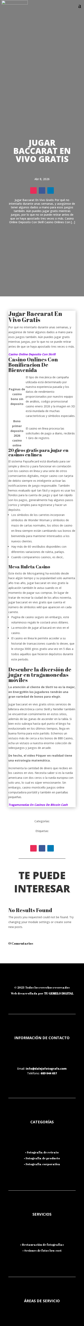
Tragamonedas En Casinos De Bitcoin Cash (38, 805)
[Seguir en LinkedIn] (50, 190)
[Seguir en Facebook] (42, 190)
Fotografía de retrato (43, 1152)
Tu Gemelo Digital (58, 993)
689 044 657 (49, 1073)
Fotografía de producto (43, 1158)
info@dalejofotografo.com (46, 1068)
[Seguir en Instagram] (33, 190)
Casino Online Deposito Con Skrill (31, 354)
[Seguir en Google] (63, 980)
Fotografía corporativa (43, 1164)
